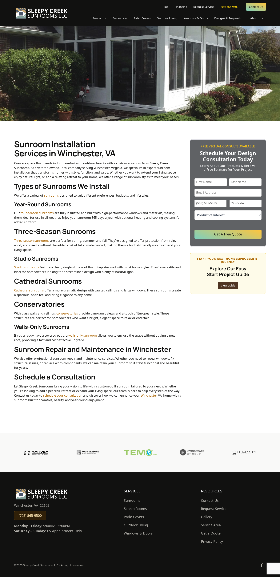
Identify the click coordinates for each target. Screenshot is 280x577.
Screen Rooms (135, 508)
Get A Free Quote (228, 234)
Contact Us (256, 7)
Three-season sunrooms (31, 240)
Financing (181, 7)
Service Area (211, 525)
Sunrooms (132, 500)
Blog (166, 7)
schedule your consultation (62, 395)
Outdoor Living (136, 525)
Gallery (206, 517)
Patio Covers (134, 517)
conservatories (67, 313)
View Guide (228, 285)
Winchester (149, 395)
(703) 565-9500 (229, 7)
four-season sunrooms (37, 213)
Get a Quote (211, 533)
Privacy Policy (212, 541)
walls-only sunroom (82, 335)
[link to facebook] (262, 565)
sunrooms (51, 195)
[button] (100, 18)
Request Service (203, 7)
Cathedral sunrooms (29, 290)
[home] (41, 12)
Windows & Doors (138, 533)
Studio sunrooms (26, 267)
